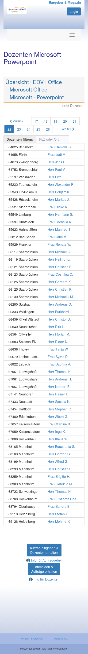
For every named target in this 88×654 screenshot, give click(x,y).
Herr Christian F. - (44, 266)
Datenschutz (61, 638)
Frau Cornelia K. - (44, 221)
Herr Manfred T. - (44, 229)
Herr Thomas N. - (44, 491)
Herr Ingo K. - (44, 431)
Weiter (66, 129)
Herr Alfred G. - (44, 461)
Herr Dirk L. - (44, 326)
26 (48, 129)
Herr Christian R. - (44, 468)
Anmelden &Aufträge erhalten (44, 569)
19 (55, 121)
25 (38, 129)
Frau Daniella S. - (44, 146)
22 (9, 129)
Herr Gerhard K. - (44, 281)
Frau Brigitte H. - (44, 476)
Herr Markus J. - (44, 199)
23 (19, 129)
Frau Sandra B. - (44, 506)
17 (36, 121)
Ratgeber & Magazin (65, 2)
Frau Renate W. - (44, 244)
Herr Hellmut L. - (44, 259)
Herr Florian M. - (44, 334)
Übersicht (17, 82)
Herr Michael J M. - (44, 296)
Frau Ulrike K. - (44, 206)
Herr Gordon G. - (44, 453)
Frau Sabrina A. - (44, 364)
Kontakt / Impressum (32, 638)
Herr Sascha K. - (44, 401)
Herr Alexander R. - (44, 184)
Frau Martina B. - (44, 423)
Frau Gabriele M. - (44, 483)
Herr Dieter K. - (44, 341)
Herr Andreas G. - (44, 304)
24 (29, 129)
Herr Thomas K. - (44, 371)
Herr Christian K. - (44, 289)
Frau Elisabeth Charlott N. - (44, 498)
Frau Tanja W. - (44, 349)
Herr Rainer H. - (44, 394)
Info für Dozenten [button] (46, 579)
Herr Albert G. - (44, 416)
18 (46, 121)
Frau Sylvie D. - (44, 356)
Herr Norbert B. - (44, 386)
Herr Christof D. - (44, 319)
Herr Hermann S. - (44, 214)
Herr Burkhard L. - (44, 311)
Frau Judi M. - (44, 154)
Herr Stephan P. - (44, 409)
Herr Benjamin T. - (44, 191)
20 (65, 121)
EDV (38, 82)
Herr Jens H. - (44, 161)
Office (55, 82)
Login (74, 11)
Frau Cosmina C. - (44, 274)
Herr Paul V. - (44, 169)
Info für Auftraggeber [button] (46, 560)
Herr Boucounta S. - (44, 446)
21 (75, 121)
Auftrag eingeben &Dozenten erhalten (44, 550)
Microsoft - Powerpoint (37, 97)
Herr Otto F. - (44, 176)
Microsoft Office (28, 89)
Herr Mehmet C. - (44, 521)
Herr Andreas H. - (44, 379)
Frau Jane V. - (44, 236)
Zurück (17, 121)
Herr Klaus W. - (44, 438)
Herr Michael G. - (44, 251)
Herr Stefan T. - (44, 513)
